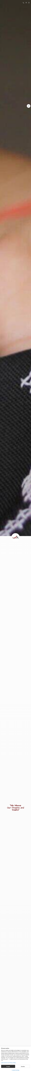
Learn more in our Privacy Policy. (8, 1062)
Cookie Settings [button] (15, 1070)
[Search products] (28, 106)
